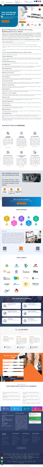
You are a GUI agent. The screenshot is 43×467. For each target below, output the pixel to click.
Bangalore (18, 453)
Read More (7, 147)
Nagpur (19, 456)
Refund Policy (30, 461)
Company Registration (5, 437)
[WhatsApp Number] (2, 461)
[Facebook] (34, 1)
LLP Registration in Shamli (27, 99)
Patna (28, 453)
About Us (19, 461)
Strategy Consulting (35, 440)
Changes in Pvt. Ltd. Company (15, 442)
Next (41, 17)
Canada (37, 457)
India (14, 457)
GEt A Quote (5, 21)
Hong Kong (25, 458)
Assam (22, 453)
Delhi (11, 453)
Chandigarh (32, 453)
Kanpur (11, 456)
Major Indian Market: (6, 453)
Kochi (22, 456)
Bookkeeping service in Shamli (32, 83)
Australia (12, 458)
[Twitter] (36, 1)
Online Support (35, 422)
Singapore (16, 458)
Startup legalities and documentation (33, 414)
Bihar (25, 453)
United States (18, 457)
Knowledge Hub (14, 461)
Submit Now (13, 378)
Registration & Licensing (5, 444)
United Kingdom (24, 457)
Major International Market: (8, 457)
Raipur (36, 453)
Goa (39, 453)
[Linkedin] (40, 1)
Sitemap (34, 461)
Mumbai (14, 453)
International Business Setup (5, 439)
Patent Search (24, 443)
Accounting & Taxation (15, 437)
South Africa (30, 458)
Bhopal (25, 456)
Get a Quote (21, 203)
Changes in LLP (14, 444)
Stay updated (33, 418)
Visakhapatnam (30, 456)
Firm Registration (4, 441)
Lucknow (15, 456)
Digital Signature (14, 440)
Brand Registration (25, 440)
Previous (2, 17)
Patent (23, 437)
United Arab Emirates (31, 457)
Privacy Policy (24, 461)
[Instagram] (38, 1)
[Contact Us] (2, 458)
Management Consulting (36, 437)
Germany (20, 458)
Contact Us (9, 461)
